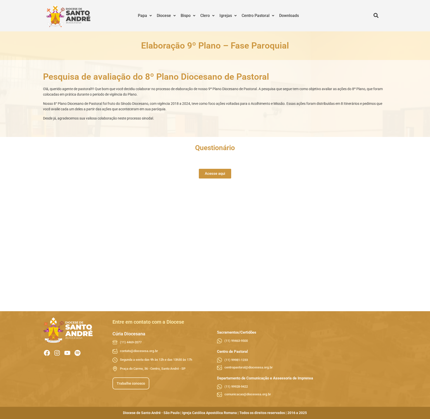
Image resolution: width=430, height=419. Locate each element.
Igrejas (225, 15)
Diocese (164, 15)
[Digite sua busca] (376, 15)
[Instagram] (57, 353)
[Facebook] (47, 353)
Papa (142, 15)
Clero (205, 15)
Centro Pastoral (255, 15)
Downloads (289, 15)
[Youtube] (67, 353)
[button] (144, 15)
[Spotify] (77, 353)
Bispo (186, 15)
